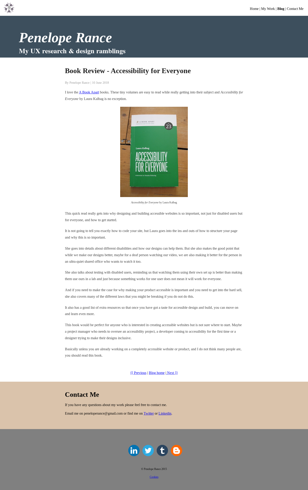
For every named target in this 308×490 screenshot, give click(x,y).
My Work (268, 9)
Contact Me (295, 9)
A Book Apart (89, 92)
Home (254, 9)
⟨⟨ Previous (138, 373)
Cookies (154, 476)
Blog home (157, 373)
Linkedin (165, 413)
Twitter (149, 413)
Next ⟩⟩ (172, 373)
